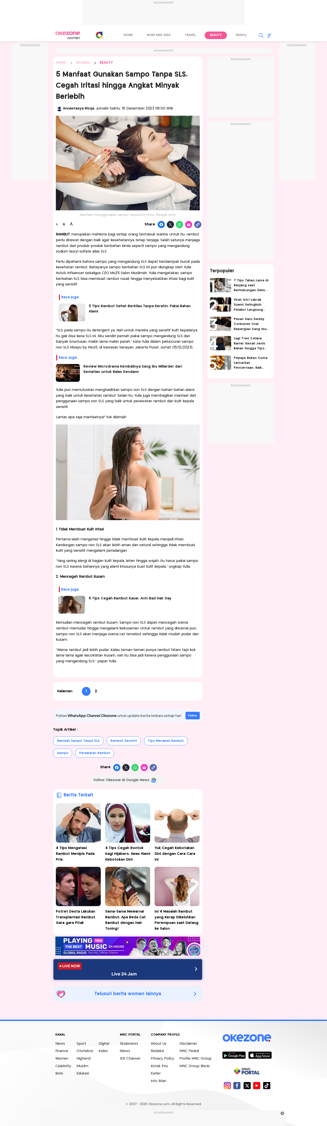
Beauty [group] (216, 35)
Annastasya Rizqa (78, 108)
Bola (59, 1073)
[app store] (260, 1054)
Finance (61, 1051)
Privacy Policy (162, 1058)
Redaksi (157, 1051)
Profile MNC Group (196, 1058)
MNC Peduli (189, 1051)
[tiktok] (266, 1085)
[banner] (127, 954)
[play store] (234, 1054)
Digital (104, 1043)
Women (61, 1058)
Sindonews (129, 1043)
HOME (61, 62)
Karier (156, 1073)
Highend (84, 1058)
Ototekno (85, 1051)
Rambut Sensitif (124, 740)
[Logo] (99, 35)
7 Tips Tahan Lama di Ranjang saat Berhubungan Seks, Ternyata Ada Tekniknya (251, 286)
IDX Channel (130, 1058)
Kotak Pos (159, 1066)
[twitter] (247, 1085)
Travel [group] (190, 35)
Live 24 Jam (124, 973)
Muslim (82, 1066)
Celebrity (63, 1066)
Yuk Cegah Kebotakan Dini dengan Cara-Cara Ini (175, 853)
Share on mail (188, 225)
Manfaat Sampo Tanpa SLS (78, 740)
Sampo (62, 753)
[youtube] (256, 1085)
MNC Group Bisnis (195, 1066)
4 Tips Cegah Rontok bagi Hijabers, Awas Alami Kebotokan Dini (127, 853)
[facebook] (237, 1085)
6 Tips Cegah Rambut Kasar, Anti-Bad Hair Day (130, 598)
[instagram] (227, 1085)
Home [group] (128, 35)
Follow (192, 715)
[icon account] (59, 108)
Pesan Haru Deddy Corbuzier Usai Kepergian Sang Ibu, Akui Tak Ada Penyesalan (250, 325)
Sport (81, 1043)
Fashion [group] (242, 35)
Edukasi (83, 1073)
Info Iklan (158, 1081)
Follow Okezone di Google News (121, 780)
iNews (125, 1051)
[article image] (220, 285)
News (60, 1043)
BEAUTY (106, 62)
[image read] (68, 373)
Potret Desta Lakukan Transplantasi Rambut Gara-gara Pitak (75, 917)
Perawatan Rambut (94, 753)
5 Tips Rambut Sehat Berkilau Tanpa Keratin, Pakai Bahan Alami (140, 308)
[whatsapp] (179, 225)
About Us (158, 1043)
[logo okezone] (247, 1037)
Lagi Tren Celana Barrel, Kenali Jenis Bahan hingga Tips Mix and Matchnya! (249, 344)
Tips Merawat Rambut (166, 740)
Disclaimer (188, 1043)
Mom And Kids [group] (159, 35)
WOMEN (83, 62)
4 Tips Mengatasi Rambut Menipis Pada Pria (75, 853)
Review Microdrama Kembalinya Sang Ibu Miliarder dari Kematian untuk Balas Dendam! (132, 369)
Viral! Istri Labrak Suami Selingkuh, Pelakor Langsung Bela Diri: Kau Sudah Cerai (250, 305)
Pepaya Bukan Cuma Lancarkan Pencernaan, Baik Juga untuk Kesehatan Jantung (250, 363)
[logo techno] (68, 35)
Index (103, 1051)
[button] (246, 35)
